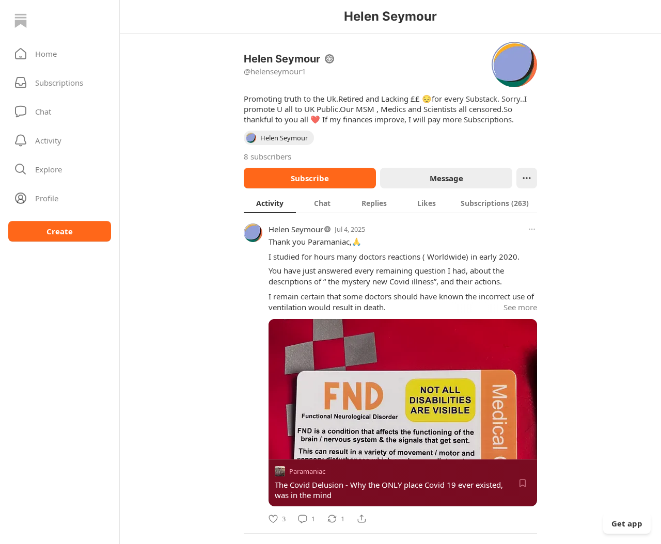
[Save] (522, 483)
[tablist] (390, 203)
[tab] (270, 203)
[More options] (532, 229)
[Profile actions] (526, 178)
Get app (626, 523)
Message (446, 178)
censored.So (490, 109)
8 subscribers (267, 156)
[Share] (361, 518)
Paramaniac (307, 471)
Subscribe (310, 178)
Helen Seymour (296, 229)
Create (59, 231)
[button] (59, 53)
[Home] (20, 20)
